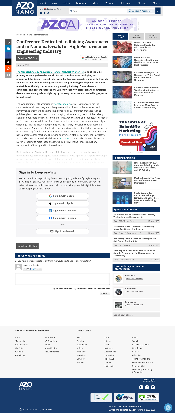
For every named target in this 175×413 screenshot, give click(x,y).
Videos (80, 348)
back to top (148, 379)
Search (135, 341)
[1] (122, 47)
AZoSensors (50, 337)
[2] (122, 62)
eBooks (107, 341)
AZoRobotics (20, 341)
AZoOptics (19, 348)
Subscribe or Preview (134, 278)
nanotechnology (62, 103)
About (135, 337)
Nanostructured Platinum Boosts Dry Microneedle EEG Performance (144, 46)
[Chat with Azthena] (168, 407)
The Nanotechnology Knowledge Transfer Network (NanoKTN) (50, 71)
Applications (110, 351)
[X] (8, 62)
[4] (122, 92)
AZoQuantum (51, 341)
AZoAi (47, 344)
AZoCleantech (21, 344)
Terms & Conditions (141, 358)
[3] (122, 77)
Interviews (81, 355)
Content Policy (138, 366)
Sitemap (108, 362)
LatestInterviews (136, 36)
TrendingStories (120, 36)
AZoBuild (19, 351)
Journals (80, 362)
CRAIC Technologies (127, 221)
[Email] (8, 75)
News (29, 34)
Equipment (82, 344)
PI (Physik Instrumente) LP (130, 233)
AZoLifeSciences (52, 351)
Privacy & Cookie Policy (142, 362)
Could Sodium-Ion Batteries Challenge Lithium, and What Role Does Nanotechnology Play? (146, 197)
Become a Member (140, 344)
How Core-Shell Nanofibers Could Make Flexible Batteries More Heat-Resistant (146, 61)
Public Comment (64, 288)
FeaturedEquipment (152, 36)
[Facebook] (8, 55)
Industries (109, 355)
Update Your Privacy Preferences (37, 409)
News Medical (51, 348)
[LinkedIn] (8, 48)
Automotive (130, 288)
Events (107, 344)
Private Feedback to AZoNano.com (93, 288)
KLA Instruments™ (126, 259)
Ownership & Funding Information (142, 370)
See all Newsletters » (123, 315)
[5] (122, 107)
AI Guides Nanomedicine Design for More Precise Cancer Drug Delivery (147, 105)
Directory (81, 358)
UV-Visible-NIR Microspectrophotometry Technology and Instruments (134, 215)
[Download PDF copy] (8, 42)
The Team (108, 366)
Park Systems (124, 245)
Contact (135, 351)
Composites (130, 302)
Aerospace (130, 275)
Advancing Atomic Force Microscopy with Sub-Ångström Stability (134, 239)
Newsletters (137, 348)
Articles (80, 341)
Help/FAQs (109, 358)
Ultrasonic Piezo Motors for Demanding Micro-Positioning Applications (133, 227)
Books (107, 337)
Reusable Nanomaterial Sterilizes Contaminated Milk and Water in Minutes (146, 91)
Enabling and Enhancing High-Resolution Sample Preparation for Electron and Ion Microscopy (134, 253)
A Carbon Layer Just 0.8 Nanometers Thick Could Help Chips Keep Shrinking (147, 76)
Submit (104, 293)
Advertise (136, 355)
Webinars (81, 351)
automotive (64, 138)
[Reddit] (8, 68)
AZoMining (20, 355)
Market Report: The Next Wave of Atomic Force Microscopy (147, 180)
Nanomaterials (41, 34)
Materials (108, 348)
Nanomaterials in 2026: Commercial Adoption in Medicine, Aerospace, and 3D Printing (146, 166)
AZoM (17, 337)
